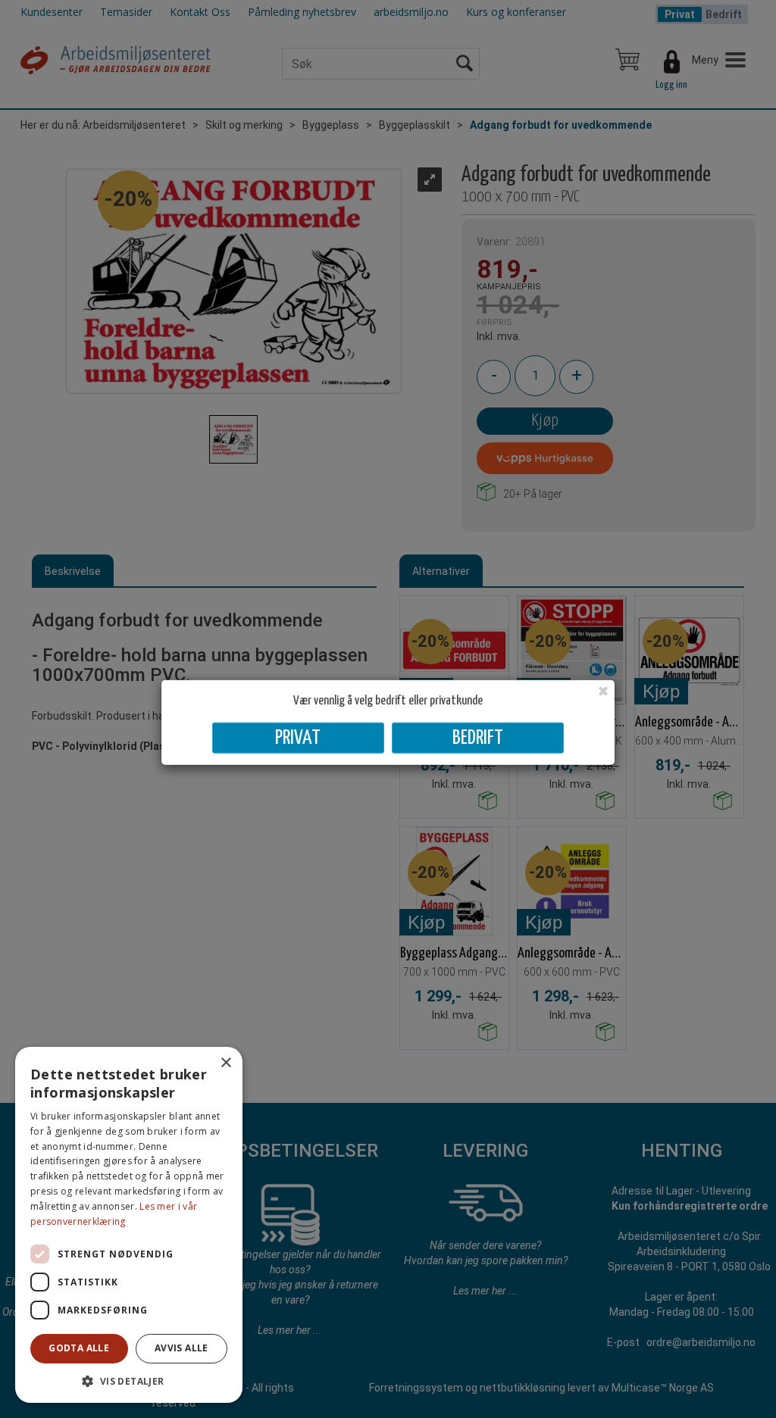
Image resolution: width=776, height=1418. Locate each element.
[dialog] (128, 1225)
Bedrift (477, 737)
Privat (298, 737)
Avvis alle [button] (181, 1347)
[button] (128, 1380)
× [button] (225, 1063)
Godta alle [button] (78, 1347)
